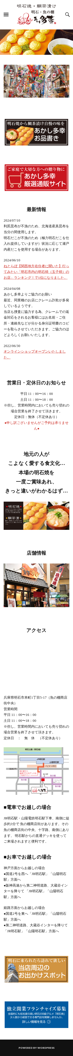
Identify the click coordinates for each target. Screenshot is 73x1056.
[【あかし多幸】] (36, 14)
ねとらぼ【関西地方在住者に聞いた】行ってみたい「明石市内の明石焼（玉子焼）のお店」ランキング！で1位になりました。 (36, 272)
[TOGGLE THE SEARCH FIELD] (66, 14)
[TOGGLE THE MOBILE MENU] (6, 14)
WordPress (46, 1047)
